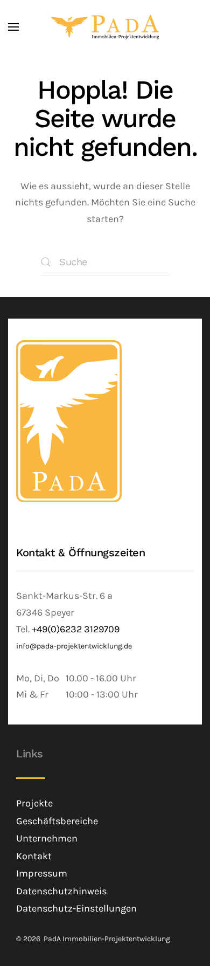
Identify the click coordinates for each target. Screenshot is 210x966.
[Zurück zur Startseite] (105, 27)
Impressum (41, 873)
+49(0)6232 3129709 (76, 629)
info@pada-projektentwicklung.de (74, 646)
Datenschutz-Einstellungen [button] (76, 908)
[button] (13, 27)
